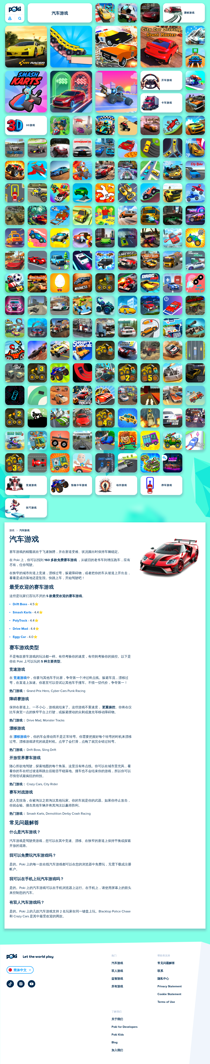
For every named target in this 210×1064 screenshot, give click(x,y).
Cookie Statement (169, 994)
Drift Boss (20, 604)
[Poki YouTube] (31, 984)
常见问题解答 (166, 963)
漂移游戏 (20, 736)
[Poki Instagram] (21, 984)
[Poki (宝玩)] (15, 9)
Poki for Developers (125, 1027)
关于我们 (117, 1019)
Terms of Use (166, 1002)
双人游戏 (117, 971)
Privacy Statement (170, 986)
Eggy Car (19, 637)
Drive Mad (20, 628)
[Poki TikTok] (10, 984)
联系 (160, 971)
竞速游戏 (20, 677)
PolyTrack (20, 620)
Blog (115, 1042)
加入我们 (117, 1050)
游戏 (12, 530)
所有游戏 (117, 986)
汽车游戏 (24, 530)
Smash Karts (22, 612)
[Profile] (10, 18)
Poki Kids (118, 1034)
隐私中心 (163, 978)
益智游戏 (117, 978)
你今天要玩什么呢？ (19, 18)
